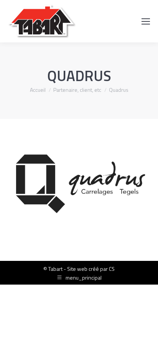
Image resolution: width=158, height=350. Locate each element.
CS (112, 269)
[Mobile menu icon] (145, 21)
